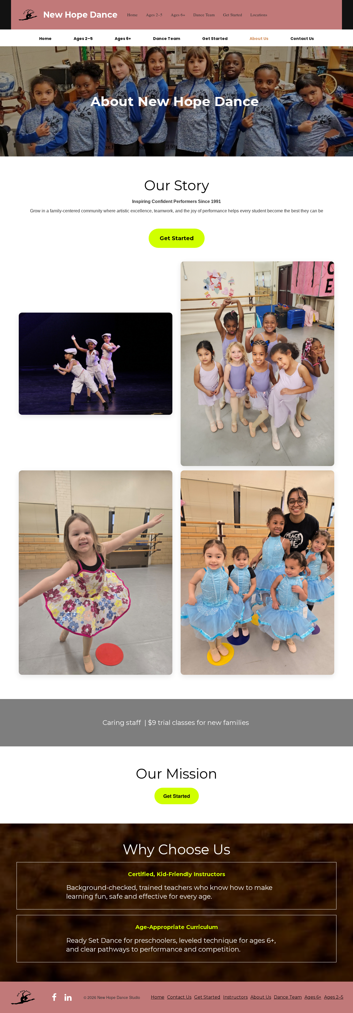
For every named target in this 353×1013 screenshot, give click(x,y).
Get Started (232, 14)
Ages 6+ (178, 14)
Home (132, 14)
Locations (258, 14)
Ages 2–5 (154, 14)
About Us (259, 38)
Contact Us (302, 38)
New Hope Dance (80, 15)
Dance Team (204, 14)
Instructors (235, 997)
